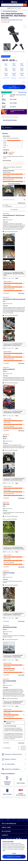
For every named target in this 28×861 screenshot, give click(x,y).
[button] (25, 26)
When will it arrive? (23, 92)
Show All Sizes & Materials (10, 11)
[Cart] (26, 2)
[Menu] (2, 2)
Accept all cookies (14, 856)
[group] (14, 33)
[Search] (25, 5)
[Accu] (14, 2)
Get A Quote (13, 106)
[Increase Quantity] (4, 82)
